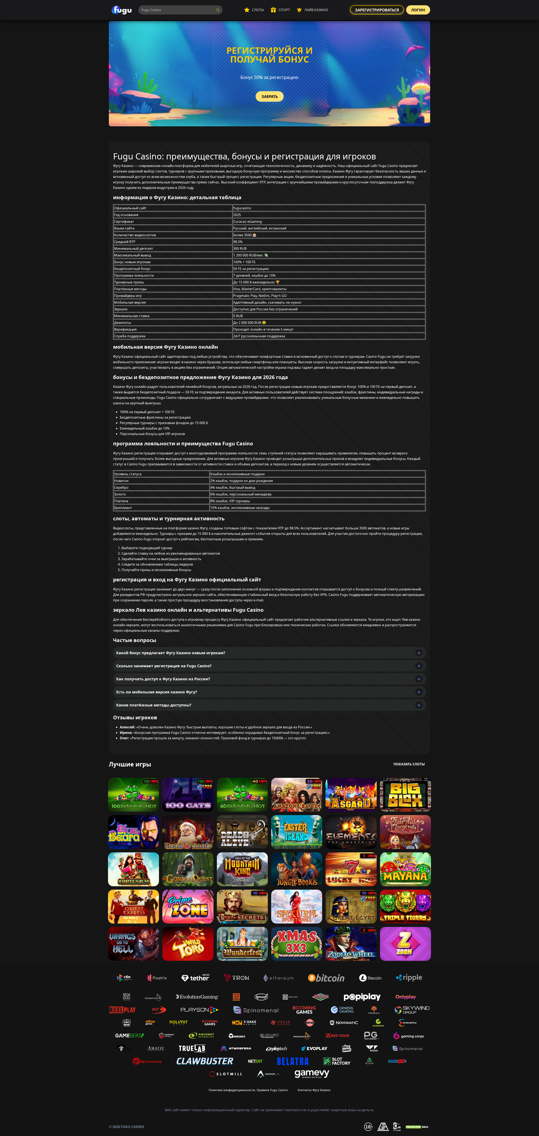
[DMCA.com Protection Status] (417, 1126)
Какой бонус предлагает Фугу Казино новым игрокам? (170, 652)
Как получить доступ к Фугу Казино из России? (163, 678)
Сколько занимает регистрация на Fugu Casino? (164, 665)
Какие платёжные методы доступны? (153, 704)
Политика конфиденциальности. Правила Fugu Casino (248, 1090)
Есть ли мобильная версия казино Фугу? (156, 691)
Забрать (269, 96)
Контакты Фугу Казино (314, 1090)
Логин (418, 9)
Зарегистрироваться (377, 9)
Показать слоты (409, 764)
